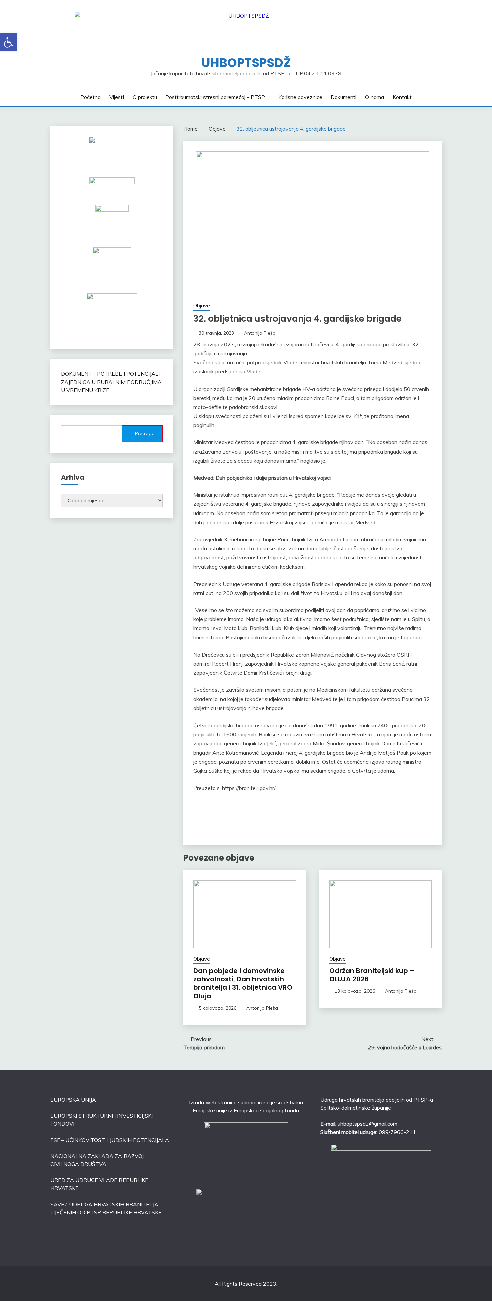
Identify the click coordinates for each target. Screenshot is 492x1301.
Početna (90, 97)
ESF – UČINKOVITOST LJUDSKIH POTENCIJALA (109, 1140)
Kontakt (402, 97)
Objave (201, 305)
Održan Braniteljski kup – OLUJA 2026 (372, 975)
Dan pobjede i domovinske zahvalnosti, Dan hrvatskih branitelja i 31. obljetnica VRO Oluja (242, 983)
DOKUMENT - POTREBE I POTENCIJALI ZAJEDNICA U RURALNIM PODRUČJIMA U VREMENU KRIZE (111, 381)
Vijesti (116, 97)
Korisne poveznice (300, 97)
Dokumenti (343, 97)
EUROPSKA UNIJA (73, 1099)
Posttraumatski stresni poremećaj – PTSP (215, 97)
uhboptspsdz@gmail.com (367, 1123)
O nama (374, 97)
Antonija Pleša (260, 333)
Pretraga (145, 433)
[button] (8, 42)
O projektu (145, 97)
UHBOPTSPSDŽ (246, 62)
